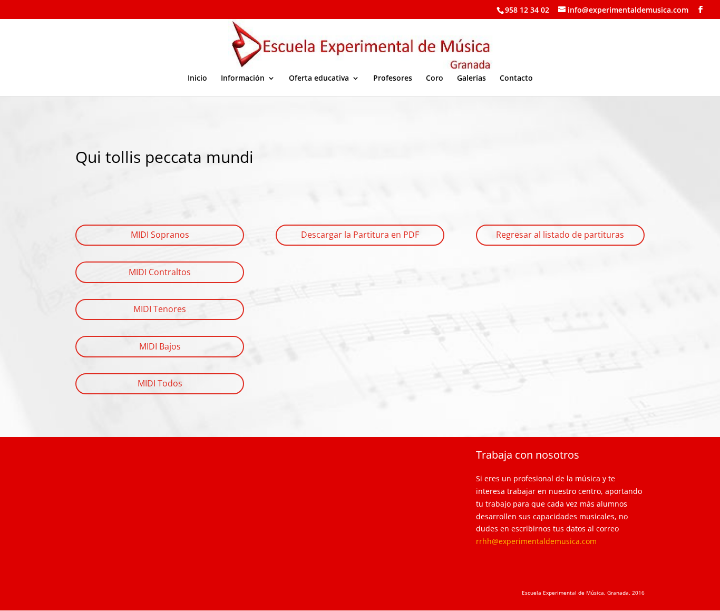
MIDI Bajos (160, 346)
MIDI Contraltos (160, 272)
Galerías (471, 78)
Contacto (516, 78)
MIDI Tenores (159, 309)
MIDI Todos (160, 383)
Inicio (197, 78)
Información (243, 78)
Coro (434, 78)
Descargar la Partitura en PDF (360, 234)
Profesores (392, 78)
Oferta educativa (319, 78)
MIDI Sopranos (160, 234)
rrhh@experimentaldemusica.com (536, 541)
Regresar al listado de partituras (560, 234)
